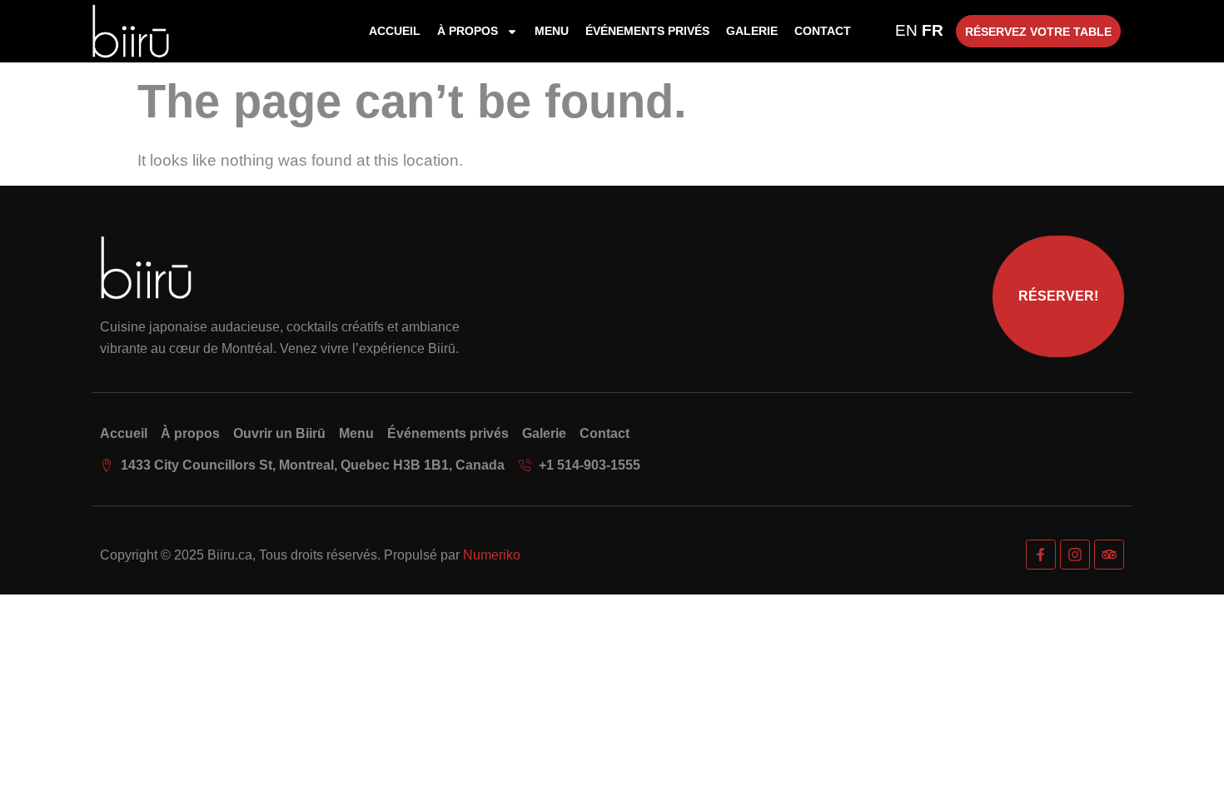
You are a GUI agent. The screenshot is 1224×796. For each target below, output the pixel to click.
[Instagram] (1075, 555)
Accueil (394, 30)
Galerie (752, 30)
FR (932, 30)
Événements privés (647, 30)
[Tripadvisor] (1109, 555)
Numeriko (491, 555)
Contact (822, 30)
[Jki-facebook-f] (1041, 555)
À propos (467, 30)
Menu (552, 30)
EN (906, 30)
